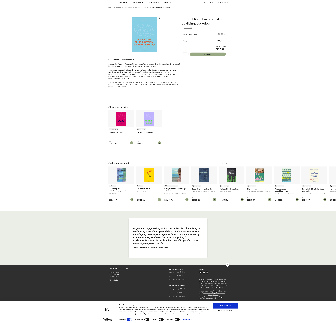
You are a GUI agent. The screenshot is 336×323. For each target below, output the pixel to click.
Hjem (109, 7)
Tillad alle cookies (225, 305)
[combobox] (185, 54)
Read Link (159, 19)
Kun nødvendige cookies (225, 310)
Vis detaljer (186, 319)
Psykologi (137, 7)
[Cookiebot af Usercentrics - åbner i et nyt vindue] (107, 319)
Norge (221, 297)
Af (182, 28)
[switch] (146, 319)
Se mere (131, 142)
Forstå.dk (216, 299)
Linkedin (207, 272)
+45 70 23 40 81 (177, 292)
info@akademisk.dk (178, 279)
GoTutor (215, 295)
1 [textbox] (184, 54)
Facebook (200, 272)
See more (121, 128)
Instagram (203, 272)
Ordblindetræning (205, 299)
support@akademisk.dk (179, 296)
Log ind (211, 2)
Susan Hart (188, 28)
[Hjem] (112, 2)
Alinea (210, 295)
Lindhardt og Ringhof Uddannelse (214, 293)
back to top (227, 265)
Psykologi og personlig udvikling (123, 7)
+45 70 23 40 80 (177, 276)
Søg (203, 2)
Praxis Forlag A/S (214, 291)
